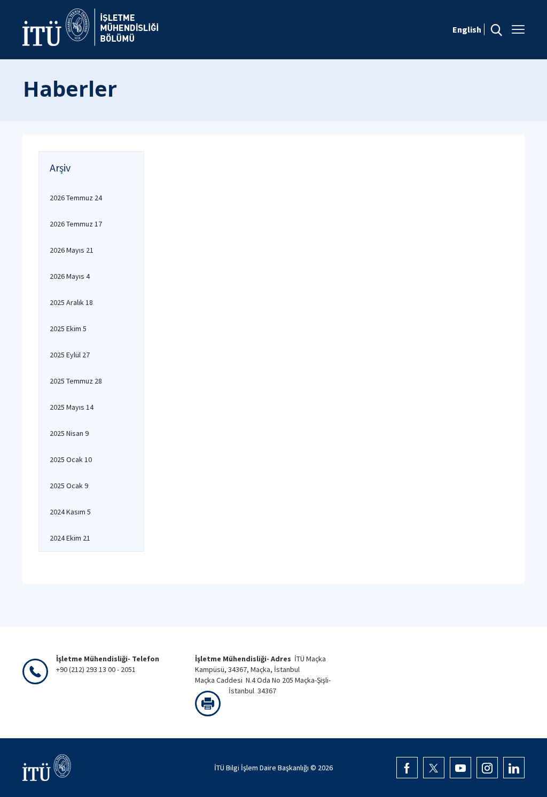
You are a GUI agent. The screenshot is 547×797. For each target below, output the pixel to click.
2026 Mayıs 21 (71, 250)
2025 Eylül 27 (70, 355)
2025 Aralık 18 (71, 302)
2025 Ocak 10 (71, 459)
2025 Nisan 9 (69, 433)
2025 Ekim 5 (68, 328)
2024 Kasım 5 (70, 512)
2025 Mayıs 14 (71, 407)
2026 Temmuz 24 (76, 197)
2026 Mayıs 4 (70, 276)
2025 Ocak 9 (69, 485)
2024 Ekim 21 (70, 538)
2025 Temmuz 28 (76, 381)
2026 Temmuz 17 (76, 224)
